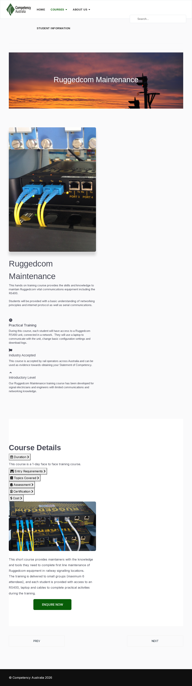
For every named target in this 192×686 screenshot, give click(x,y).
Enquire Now (52, 604)
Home (41, 9)
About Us (80, 9)
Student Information (53, 28)
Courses (57, 9)
